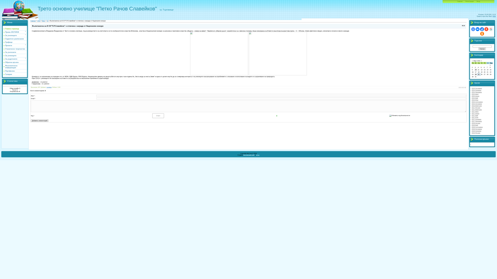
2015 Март (475, 94)
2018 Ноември (476, 131)
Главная (459, 1)
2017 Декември (477, 121)
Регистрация (469, 1)
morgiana (49, 87)
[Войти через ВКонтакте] (478, 29)
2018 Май (475, 125)
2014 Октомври (477, 88)
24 (476, 74)
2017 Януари (476, 108)
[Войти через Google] (491, 29)
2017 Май (475, 115)
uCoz (258, 155)
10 (476, 70)
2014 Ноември (476, 90)
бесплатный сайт (249, 155)
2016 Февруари (477, 106)
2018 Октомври (477, 129)
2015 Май (475, 98)
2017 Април (475, 113)
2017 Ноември (476, 119)
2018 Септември (477, 127)
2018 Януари (476, 123)
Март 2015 (476, 61)
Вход (478, 1)
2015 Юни (475, 100)
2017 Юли (475, 117)
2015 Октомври (477, 104)
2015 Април (475, 96)
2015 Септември (477, 102)
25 (47, 21)
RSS (494, 16)
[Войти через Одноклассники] (482, 34)
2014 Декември (477, 92)
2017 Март (475, 111)
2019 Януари (476, 133)
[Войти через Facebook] (482, 29)
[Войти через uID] (473, 29)
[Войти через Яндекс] (486, 29)
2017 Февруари (477, 109)
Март (43, 21)
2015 (38, 21)
